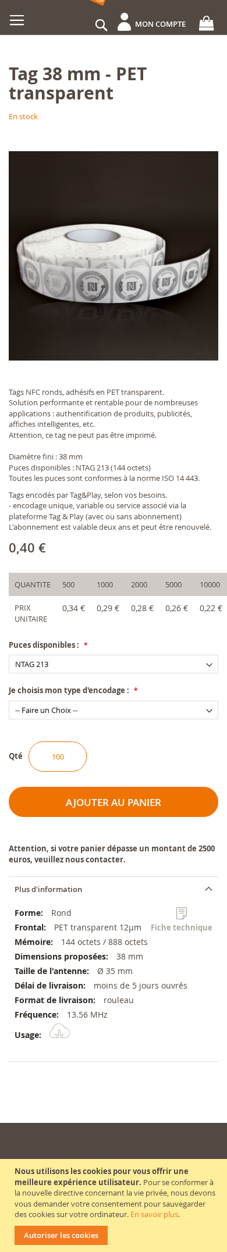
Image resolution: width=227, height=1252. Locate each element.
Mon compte (160, 24)
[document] (115, 1205)
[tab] (113, 888)
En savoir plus (154, 1214)
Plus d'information (48, 889)
